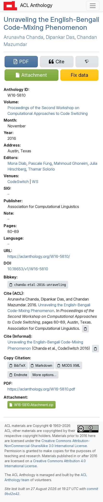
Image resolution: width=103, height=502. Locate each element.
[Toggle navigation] (92, 6)
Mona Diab (16, 163)
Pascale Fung (40, 163)
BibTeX (20, 365)
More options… (44, 375)
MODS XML (71, 365)
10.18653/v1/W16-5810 (27, 268)
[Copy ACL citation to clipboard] (85, 328)
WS (35, 181)
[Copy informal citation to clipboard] (95, 348)
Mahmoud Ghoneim (71, 163)
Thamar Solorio (41, 169)
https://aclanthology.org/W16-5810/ (38, 256)
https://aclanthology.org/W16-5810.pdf (41, 389)
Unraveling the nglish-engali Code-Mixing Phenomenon (51, 23)
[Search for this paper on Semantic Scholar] (86, 61)
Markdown (43, 365)
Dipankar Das (60, 37)
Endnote (20, 375)
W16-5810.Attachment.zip (32, 405)
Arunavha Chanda (23, 37)
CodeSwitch (18, 181)
